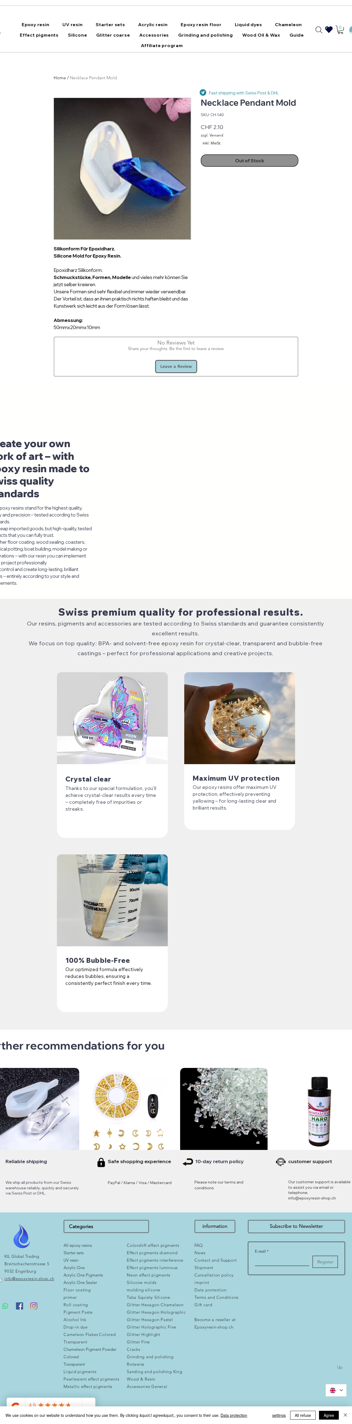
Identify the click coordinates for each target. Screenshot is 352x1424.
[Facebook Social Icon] (19, 1306)
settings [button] (279, 1415)
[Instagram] (33, 1306)
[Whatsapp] (5, 1306)
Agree (329, 1415)
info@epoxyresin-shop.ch (312, 1198)
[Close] (345, 1415)
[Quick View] (129, 1111)
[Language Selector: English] (336, 1390)
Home (60, 77)
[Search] (319, 29)
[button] (35, 24)
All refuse (303, 1415)
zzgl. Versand (212, 135)
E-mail (262, 1251)
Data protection (234, 1415)
